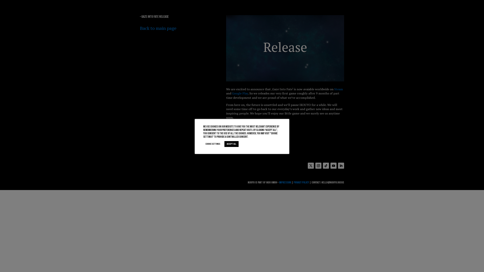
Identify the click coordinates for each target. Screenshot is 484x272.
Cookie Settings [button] (213, 143)
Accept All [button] (231, 143)
